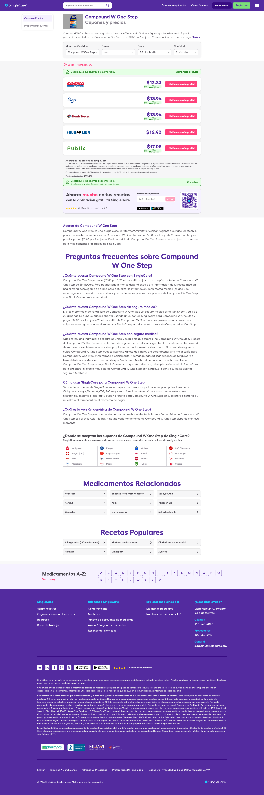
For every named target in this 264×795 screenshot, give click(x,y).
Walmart (145, 448)
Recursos (43, 619)
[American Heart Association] (116, 747)
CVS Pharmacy (182, 448)
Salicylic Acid (166, 493)
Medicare (94, 614)
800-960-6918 (203, 634)
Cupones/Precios (33, 18)
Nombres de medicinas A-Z (163, 614)
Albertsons (77, 464)
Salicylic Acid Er (167, 512)
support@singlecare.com (210, 645)
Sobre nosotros (47, 608)
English (41, 769)
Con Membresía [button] (154, 87)
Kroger (109, 448)
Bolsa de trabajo (48, 625)
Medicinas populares (159, 608)
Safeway (179, 458)
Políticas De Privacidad (94, 769)
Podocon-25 (165, 502)
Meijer (109, 464)
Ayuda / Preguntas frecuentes (107, 625)
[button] (77, 65)
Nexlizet (69, 551)
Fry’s (74, 458)
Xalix (114, 502)
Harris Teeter (112, 458)
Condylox (70, 512)
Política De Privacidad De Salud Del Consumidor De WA (179, 769)
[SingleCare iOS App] (82, 667)
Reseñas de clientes (100, 630)
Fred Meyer (180, 453)
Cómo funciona (200, 5)
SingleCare (50, 782)
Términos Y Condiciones (63, 769)
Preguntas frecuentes (36, 25)
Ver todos (48, 579)
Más (195, 37)
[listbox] (82, 49)
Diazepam (117, 551)
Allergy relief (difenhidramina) (82, 542)
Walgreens (77, 448)
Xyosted (162, 551)
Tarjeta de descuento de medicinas (110, 619)
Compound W (119, 512)
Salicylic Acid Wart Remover (128, 493)
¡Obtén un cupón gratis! (181, 84)
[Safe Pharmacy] (52, 747)
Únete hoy (192, 182)
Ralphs (144, 458)
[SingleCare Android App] (101, 667)
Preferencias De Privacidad (127, 769)
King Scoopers (113, 453)
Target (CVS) (78, 453)
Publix (144, 464)
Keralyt (69, 502)
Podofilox (70, 493)
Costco (178, 464)
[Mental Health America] (97, 747)
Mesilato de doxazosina (125, 542)
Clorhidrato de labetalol (172, 542)
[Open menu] (257, 6)
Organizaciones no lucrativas (56, 614)
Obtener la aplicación (174, 5)
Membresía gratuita (187, 71)
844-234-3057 (203, 623)
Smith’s (144, 453)
